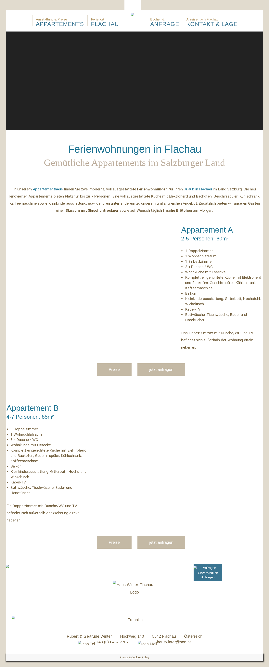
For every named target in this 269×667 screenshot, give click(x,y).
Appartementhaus (47, 189)
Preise (114, 369)
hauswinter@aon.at (174, 642)
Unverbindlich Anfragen (208, 575)
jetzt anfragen (161, 369)
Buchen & (164, 22)
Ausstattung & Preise (60, 22)
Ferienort (105, 22)
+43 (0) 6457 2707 (112, 642)
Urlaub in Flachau (198, 189)
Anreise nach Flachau (211, 22)
